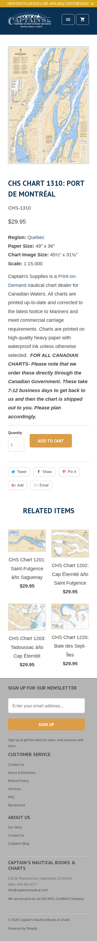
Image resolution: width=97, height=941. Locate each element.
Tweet (21, 472)
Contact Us (16, 765)
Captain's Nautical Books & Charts (45, 920)
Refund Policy (18, 781)
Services (14, 789)
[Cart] (82, 19)
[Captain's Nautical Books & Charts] (29, 22)
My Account (16, 805)
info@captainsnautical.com (28, 890)
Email (44, 485)
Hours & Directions (22, 773)
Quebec (35, 237)
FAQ (11, 797)
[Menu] (68, 19)
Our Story (15, 827)
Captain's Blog (18, 844)
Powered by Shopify (22, 928)
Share (47, 472)
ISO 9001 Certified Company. (62, 899)
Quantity (15, 433)
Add (20, 485)
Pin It (72, 472)
